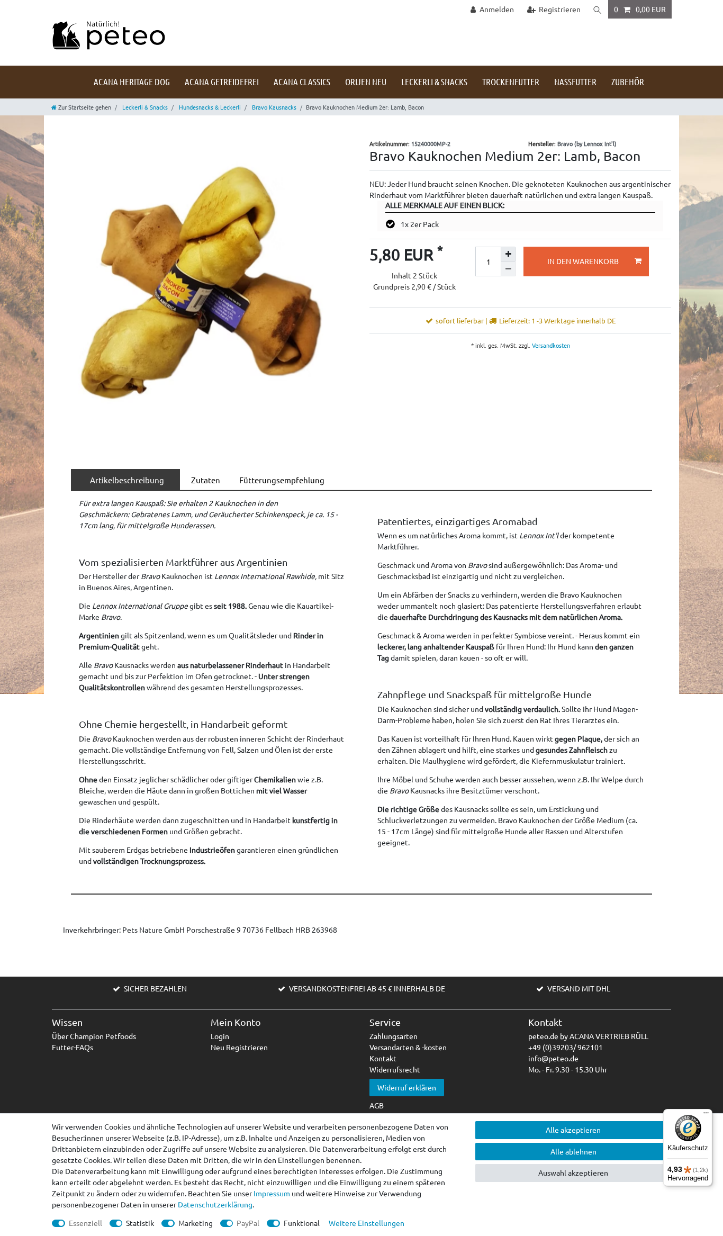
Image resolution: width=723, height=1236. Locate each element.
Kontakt (382, 1058)
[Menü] (706, 1115)
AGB (376, 1105)
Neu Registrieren (239, 1047)
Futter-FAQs (72, 1047)
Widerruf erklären (406, 1087)
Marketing (195, 1223)
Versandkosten (550, 345)
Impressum (272, 1193)
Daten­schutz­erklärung (215, 1204)
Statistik (140, 1223)
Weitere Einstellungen (366, 1223)
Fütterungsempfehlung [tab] (280, 480)
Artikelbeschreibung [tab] (125, 480)
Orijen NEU (365, 81)
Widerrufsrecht (394, 1069)
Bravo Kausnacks (273, 107)
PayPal (248, 1223)
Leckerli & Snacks (434, 81)
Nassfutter (575, 81)
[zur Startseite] (108, 34)
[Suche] (597, 9)
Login (220, 1036)
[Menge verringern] (508, 268)
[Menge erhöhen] (508, 254)
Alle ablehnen (573, 1151)
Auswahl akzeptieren (573, 1172)
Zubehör (627, 81)
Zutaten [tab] (204, 480)
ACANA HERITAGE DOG (132, 81)
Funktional (302, 1223)
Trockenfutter (510, 81)
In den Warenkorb (583, 261)
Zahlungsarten (393, 1036)
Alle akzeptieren (573, 1129)
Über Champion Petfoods (94, 1036)
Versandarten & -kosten (408, 1047)
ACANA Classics (302, 81)
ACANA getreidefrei (222, 81)
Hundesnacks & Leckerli (209, 107)
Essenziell (85, 1223)
